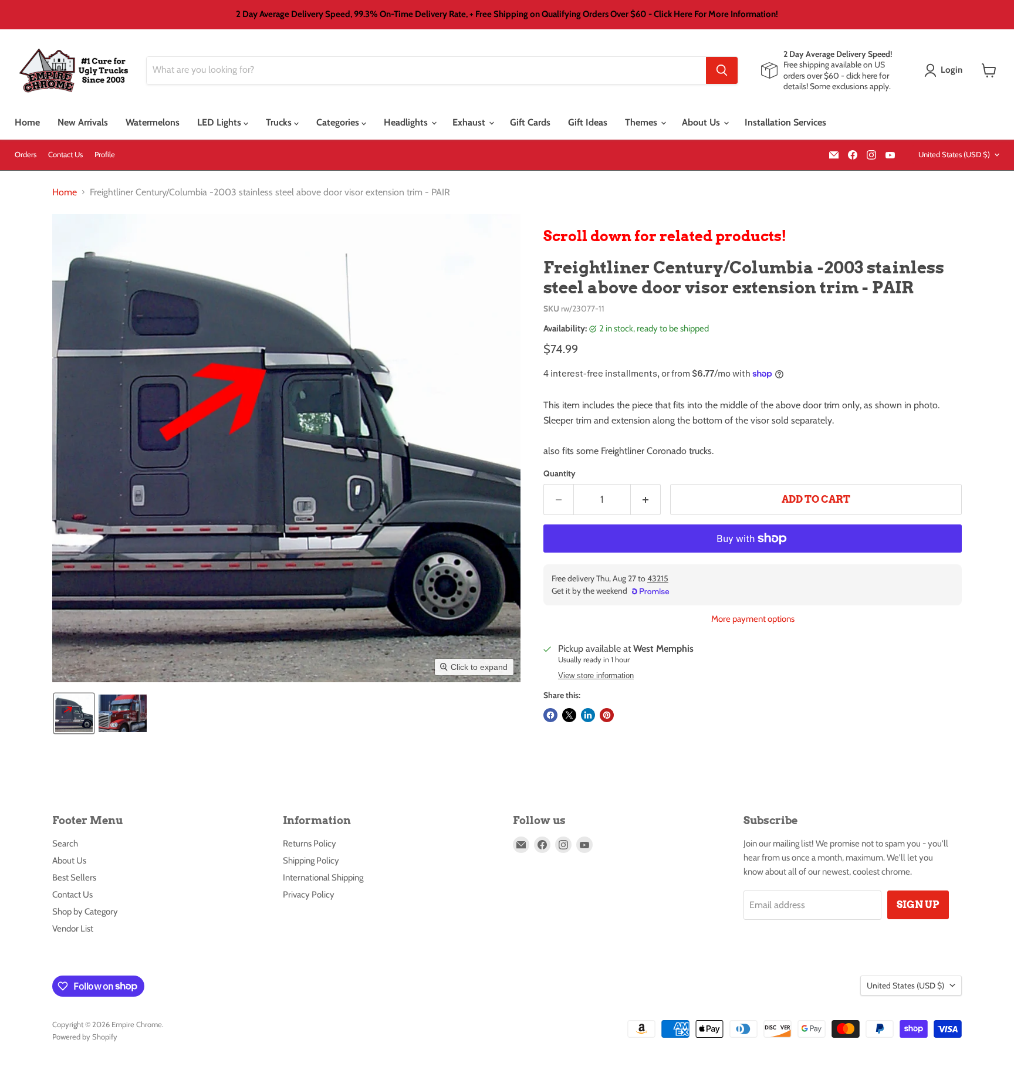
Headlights (407, 122)
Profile (104, 154)
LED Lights (220, 122)
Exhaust (470, 122)
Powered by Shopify (84, 1036)
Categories (338, 122)
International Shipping (323, 877)
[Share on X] (569, 715)
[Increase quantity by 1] (646, 500)
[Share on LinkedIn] (588, 715)
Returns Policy (309, 843)
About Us (702, 122)
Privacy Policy (308, 894)
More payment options (753, 619)
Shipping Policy (311, 860)
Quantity (559, 473)
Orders (25, 154)
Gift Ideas (587, 122)
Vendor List (72, 928)
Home (27, 122)
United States (954, 154)
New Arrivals (83, 122)
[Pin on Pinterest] (607, 715)
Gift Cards (530, 122)
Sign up (918, 904)
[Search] (722, 70)
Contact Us (65, 154)
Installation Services (785, 122)
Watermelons (153, 122)
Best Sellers (74, 877)
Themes (642, 122)
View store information (596, 676)
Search (65, 843)
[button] (945, 70)
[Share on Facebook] (550, 715)
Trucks (280, 122)
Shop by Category (85, 911)
